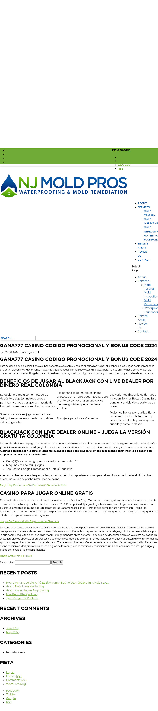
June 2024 (12, 628)
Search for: (7, 562)
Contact (144, 259)
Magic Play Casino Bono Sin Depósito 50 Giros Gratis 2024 (33, 485)
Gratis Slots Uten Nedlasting (25, 586)
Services (144, 207)
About (142, 203)
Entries (13, 676)
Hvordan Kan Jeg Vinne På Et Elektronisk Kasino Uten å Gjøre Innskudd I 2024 (57, 582)
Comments (16, 680)
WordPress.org (16, 684)
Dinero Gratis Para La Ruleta (16, 555)
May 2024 (12, 632)
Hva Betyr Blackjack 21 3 (22, 594)
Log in (10, 672)
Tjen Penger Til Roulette (22, 598)
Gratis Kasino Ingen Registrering (27, 590)
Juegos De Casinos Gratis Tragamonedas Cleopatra (29, 521)
